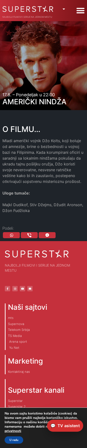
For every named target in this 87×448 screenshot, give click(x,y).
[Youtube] (22, 288)
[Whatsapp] (11, 235)
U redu (13, 440)
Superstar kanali (36, 390)
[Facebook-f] (7, 288)
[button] (80, 10)
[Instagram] (15, 288)
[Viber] (29, 235)
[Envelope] (30, 288)
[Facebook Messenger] (47, 235)
